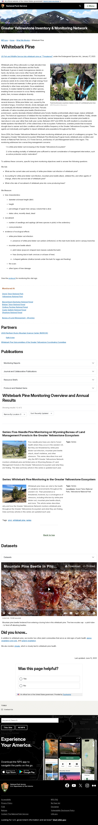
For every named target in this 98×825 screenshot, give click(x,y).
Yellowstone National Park (12, 296)
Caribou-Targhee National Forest (15, 307)
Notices (4, 810)
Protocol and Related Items (15, 388)
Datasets (7, 557)
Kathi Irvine (10, 338)
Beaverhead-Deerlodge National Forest (17, 302)
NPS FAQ (54, 800)
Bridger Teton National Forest (13, 304)
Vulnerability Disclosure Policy (63, 810)
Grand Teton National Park (12, 294)
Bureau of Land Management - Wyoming (18, 318)
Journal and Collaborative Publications (20, 371)
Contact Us (8, 709)
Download (74, 566)
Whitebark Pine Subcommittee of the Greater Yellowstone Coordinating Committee (33, 342)
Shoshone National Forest (12, 312)
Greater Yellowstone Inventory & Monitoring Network (44, 28)
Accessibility (6, 800)
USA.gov (54, 814)
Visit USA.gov (59, 820)
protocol (12, 278)
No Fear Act (55, 803)
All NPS (21, 727)
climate (17, 646)
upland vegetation (29, 641)
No (24, 685)
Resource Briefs (11, 380)
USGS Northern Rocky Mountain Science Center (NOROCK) (24, 333)
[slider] (49, 609)
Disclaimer (55, 807)
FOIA (3, 807)
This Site (8, 727)
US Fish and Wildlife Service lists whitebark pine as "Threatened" (27, 56)
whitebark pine (19, 520)
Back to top (49, 535)
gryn (10, 520)
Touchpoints (67, 694)
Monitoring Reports (12, 363)
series (28, 520)
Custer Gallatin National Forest (14, 310)
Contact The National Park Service (14, 814)
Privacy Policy (6, 803)
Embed (90, 566)
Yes (25, 678)
